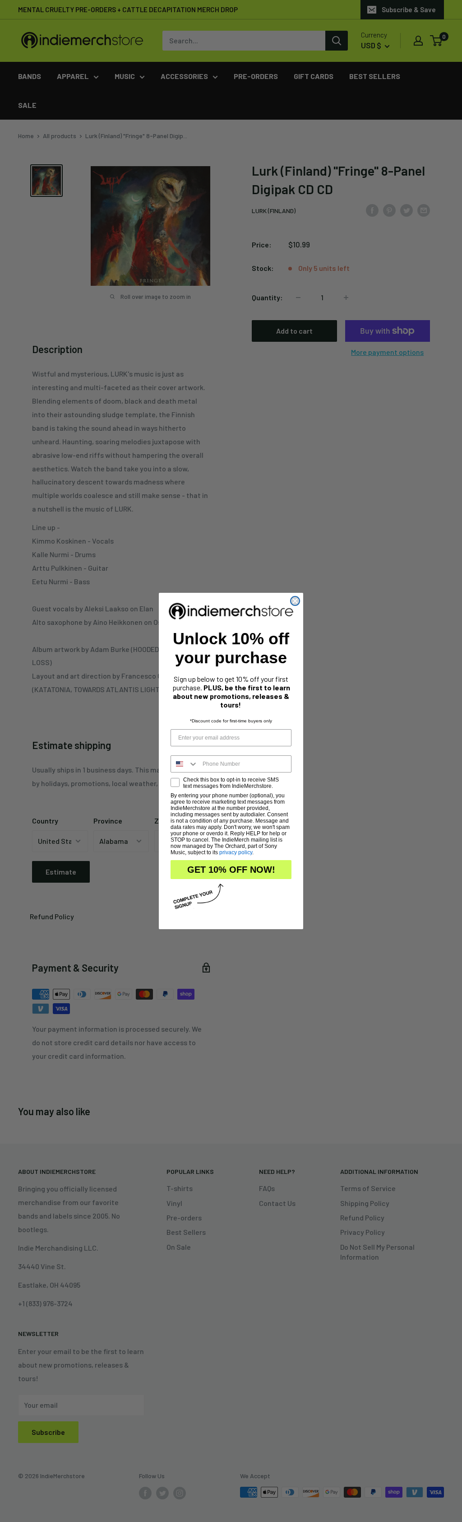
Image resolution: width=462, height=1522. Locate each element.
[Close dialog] (295, 600)
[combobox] (184, 764)
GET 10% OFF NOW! (231, 870)
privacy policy (235, 852)
